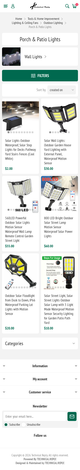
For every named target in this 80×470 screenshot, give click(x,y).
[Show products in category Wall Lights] (11, 56)
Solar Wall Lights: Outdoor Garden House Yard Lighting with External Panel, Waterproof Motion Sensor (57, 151)
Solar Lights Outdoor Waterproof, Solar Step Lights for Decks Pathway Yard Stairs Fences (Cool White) (20, 149)
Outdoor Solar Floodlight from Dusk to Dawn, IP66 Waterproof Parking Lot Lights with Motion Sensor (20, 304)
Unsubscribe (33, 424)
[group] (20, 116)
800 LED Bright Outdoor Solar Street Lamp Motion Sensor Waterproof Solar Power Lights (58, 227)
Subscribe (14, 424)
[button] (8, 132)
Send (72, 416)
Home (18, 19)
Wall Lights (33, 56)
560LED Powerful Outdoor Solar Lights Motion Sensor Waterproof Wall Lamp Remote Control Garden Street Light (19, 229)
